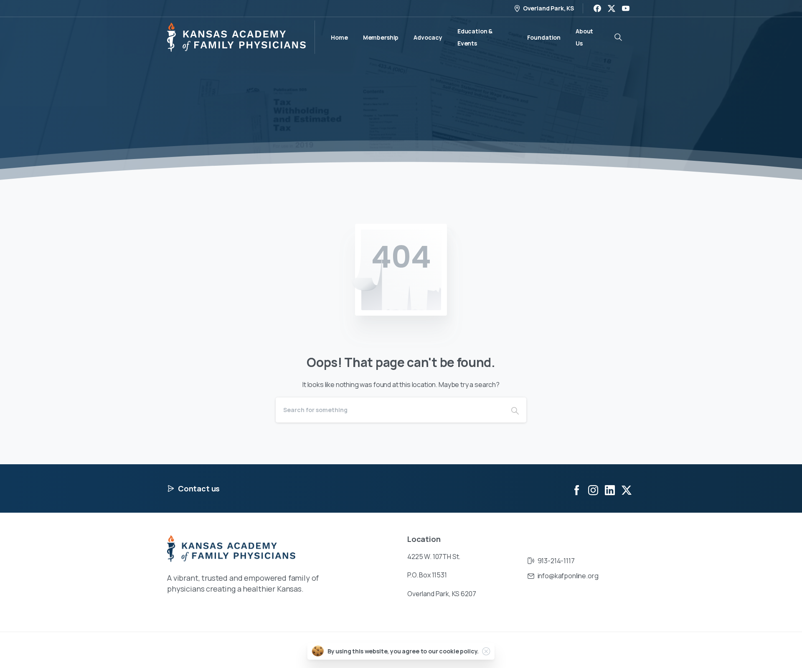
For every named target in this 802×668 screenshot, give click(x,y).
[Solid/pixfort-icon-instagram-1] (593, 489)
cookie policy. (459, 651)
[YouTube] (625, 8)
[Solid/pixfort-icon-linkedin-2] (610, 489)
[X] (611, 8)
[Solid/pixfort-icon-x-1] (626, 489)
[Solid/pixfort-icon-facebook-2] (576, 489)
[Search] (515, 410)
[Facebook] (597, 8)
